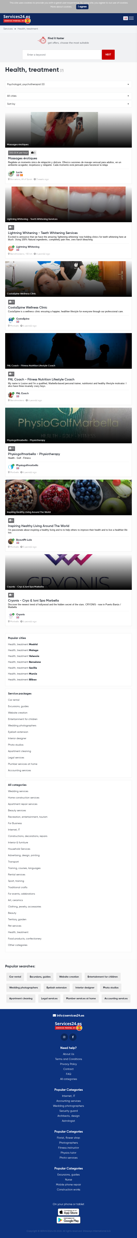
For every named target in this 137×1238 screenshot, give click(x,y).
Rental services (16, 874)
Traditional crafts (17, 887)
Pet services (14, 926)
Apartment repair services (22, 804)
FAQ (68, 1074)
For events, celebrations (21, 894)
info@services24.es (70, 1015)
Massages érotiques (22, 158)
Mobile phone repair (68, 1184)
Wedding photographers (22, 725)
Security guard (68, 1111)
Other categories (17, 945)
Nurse (68, 1179)
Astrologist (68, 1121)
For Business (15, 823)
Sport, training (16, 881)
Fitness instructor (68, 1147)
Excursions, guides (18, 706)
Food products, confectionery (24, 938)
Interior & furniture (18, 842)
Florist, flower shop (68, 1138)
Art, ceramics (15, 900)
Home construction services (23, 797)
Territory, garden (17, 919)
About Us (68, 1054)
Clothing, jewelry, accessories (24, 906)
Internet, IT (14, 830)
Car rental (13, 700)
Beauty (12, 913)
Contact (68, 1069)
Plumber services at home (22, 764)
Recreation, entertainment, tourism (27, 817)
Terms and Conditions (68, 1059)
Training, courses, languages (24, 868)
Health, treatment (23, 644)
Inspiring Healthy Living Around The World (38, 526)
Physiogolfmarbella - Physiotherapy (34, 454)
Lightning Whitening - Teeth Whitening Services (43, 233)
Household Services (19, 849)
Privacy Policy (68, 1064)
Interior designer (17, 738)
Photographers (68, 1143)
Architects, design (68, 1116)
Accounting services (19, 770)
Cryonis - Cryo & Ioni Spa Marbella (33, 600)
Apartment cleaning (19, 751)
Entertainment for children (22, 719)
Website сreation (17, 713)
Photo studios (15, 745)
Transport (13, 862)
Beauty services (17, 810)
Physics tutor (68, 1152)
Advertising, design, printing (24, 855)
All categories (68, 1079)
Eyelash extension (18, 732)
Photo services (69, 1157)
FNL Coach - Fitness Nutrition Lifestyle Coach (41, 379)
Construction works (68, 1189)
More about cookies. (61, 7)
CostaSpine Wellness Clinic (27, 307)
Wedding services (18, 791)
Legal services (16, 757)
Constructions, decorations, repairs (27, 836)
